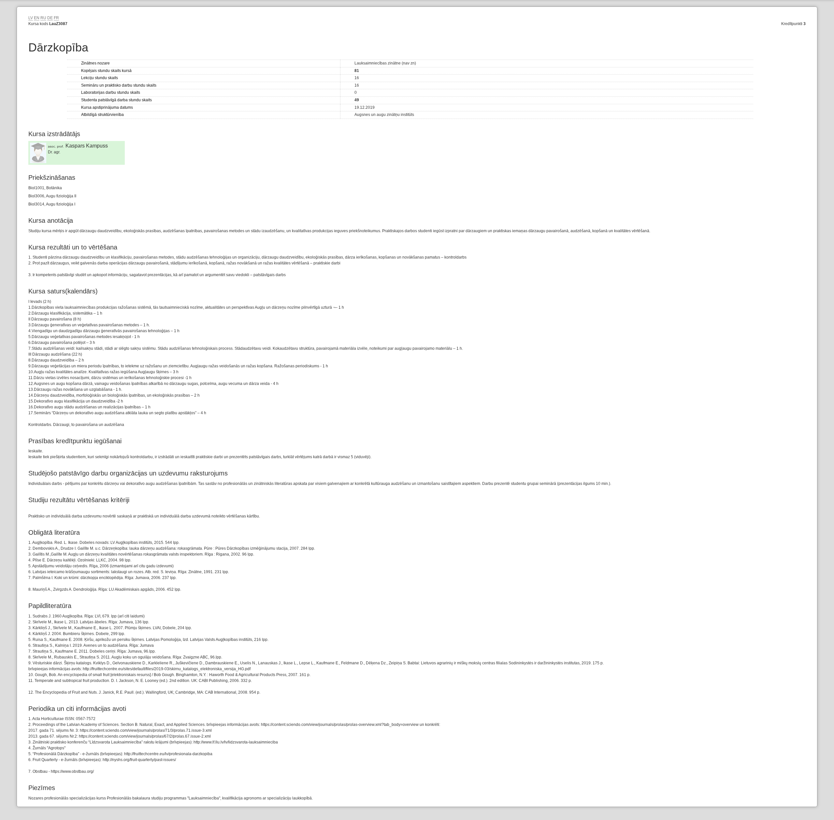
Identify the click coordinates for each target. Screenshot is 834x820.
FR (56, 18)
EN (36, 18)
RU (43, 18)
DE (50, 18)
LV (30, 18)
